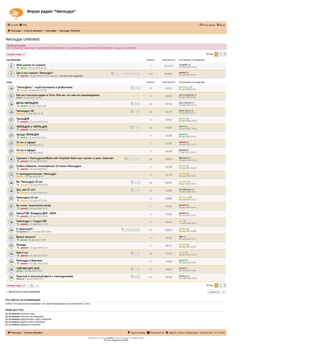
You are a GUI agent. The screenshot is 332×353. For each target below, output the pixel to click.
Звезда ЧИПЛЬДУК (27, 134)
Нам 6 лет (22, 252)
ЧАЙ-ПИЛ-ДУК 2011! (28, 268)
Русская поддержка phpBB (116, 340)
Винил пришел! (25, 236)
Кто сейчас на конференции (22, 300)
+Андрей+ (183, 65)
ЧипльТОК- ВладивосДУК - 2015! (36, 213)
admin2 (24, 76)
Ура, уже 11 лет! (25, 189)
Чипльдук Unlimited (22, 39)
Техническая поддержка (71, 76)
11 (130, 73)
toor (181, 221)
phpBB (110, 338)
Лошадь (21, 244)
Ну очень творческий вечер (33, 205)
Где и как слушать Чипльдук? (34, 72)
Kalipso (183, 244)
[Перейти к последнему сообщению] (190, 65)
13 (138, 73)
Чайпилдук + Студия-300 (31, 221)
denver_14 (184, 197)
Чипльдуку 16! (25, 110)
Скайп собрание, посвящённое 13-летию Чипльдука (48, 166)
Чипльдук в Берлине (29, 260)
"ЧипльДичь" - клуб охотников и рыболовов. (44, 87)
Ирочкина (184, 87)
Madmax (20, 279)
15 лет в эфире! (26, 142)
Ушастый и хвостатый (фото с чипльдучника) (44, 276)
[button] (225, 54)
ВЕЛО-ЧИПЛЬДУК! (27, 103)
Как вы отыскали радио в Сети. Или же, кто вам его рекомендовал (58, 95)
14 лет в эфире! (26, 150)
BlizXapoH (183, 158)
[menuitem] (23, 25)
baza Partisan (185, 103)
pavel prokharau (186, 95)
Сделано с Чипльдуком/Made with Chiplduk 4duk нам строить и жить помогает (65, 158)
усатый (20, 153)
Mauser (20, 113)
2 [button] (220, 54)
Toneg (23, 90)
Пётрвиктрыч (185, 189)
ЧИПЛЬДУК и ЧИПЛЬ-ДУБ (31, 126)
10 (126, 73)
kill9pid (182, 229)
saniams (183, 181)
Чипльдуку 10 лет (27, 197)
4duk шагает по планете (31, 65)
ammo (182, 252)
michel (182, 268)
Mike (181, 236)
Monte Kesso (185, 110)
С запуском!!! (24, 229)
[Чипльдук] (16, 13)
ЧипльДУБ (22, 118)
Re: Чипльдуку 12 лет (29, 181)
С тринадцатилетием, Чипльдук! (36, 173)
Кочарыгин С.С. (24, 231)
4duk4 (23, 68)
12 (134, 73)
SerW (19, 98)
